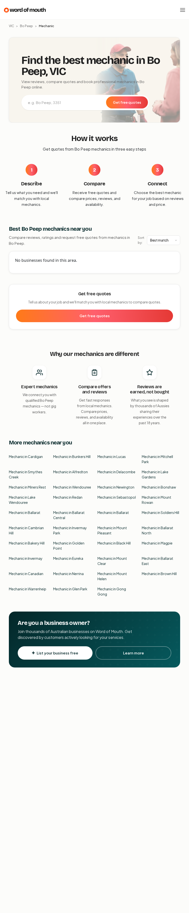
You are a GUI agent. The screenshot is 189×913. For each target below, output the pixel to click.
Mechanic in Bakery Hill (27, 543)
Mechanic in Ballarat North (157, 530)
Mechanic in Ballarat (24, 512)
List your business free (57, 652)
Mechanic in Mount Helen (112, 576)
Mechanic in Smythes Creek (25, 474)
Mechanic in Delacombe (116, 472)
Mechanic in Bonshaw (159, 487)
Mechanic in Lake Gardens (155, 474)
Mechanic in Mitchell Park (157, 459)
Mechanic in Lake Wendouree (22, 500)
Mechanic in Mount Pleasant (112, 530)
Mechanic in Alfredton (70, 472)
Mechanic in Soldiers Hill (160, 512)
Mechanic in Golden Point (68, 545)
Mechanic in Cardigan (26, 456)
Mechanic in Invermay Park (70, 530)
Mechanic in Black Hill (114, 543)
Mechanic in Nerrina (68, 573)
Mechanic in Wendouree (72, 487)
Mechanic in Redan (67, 497)
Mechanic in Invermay (26, 558)
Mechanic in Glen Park (70, 589)
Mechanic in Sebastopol (116, 497)
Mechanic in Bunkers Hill (72, 456)
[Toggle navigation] (182, 9)
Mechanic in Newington (115, 487)
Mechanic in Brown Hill (159, 573)
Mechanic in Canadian (26, 573)
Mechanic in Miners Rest (27, 487)
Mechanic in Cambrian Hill (26, 530)
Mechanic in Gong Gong (111, 591)
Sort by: (141, 240)
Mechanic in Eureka (68, 558)
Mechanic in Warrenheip (27, 589)
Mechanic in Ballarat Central (69, 515)
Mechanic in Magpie (157, 543)
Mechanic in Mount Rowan (156, 500)
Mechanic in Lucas (111, 456)
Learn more (133, 652)
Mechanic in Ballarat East (157, 561)
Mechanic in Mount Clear (112, 561)
